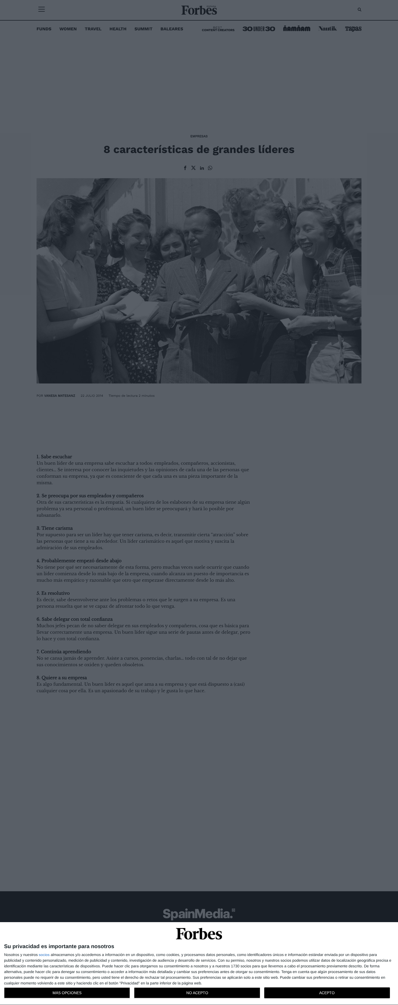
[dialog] (199, 963)
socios (44, 955)
